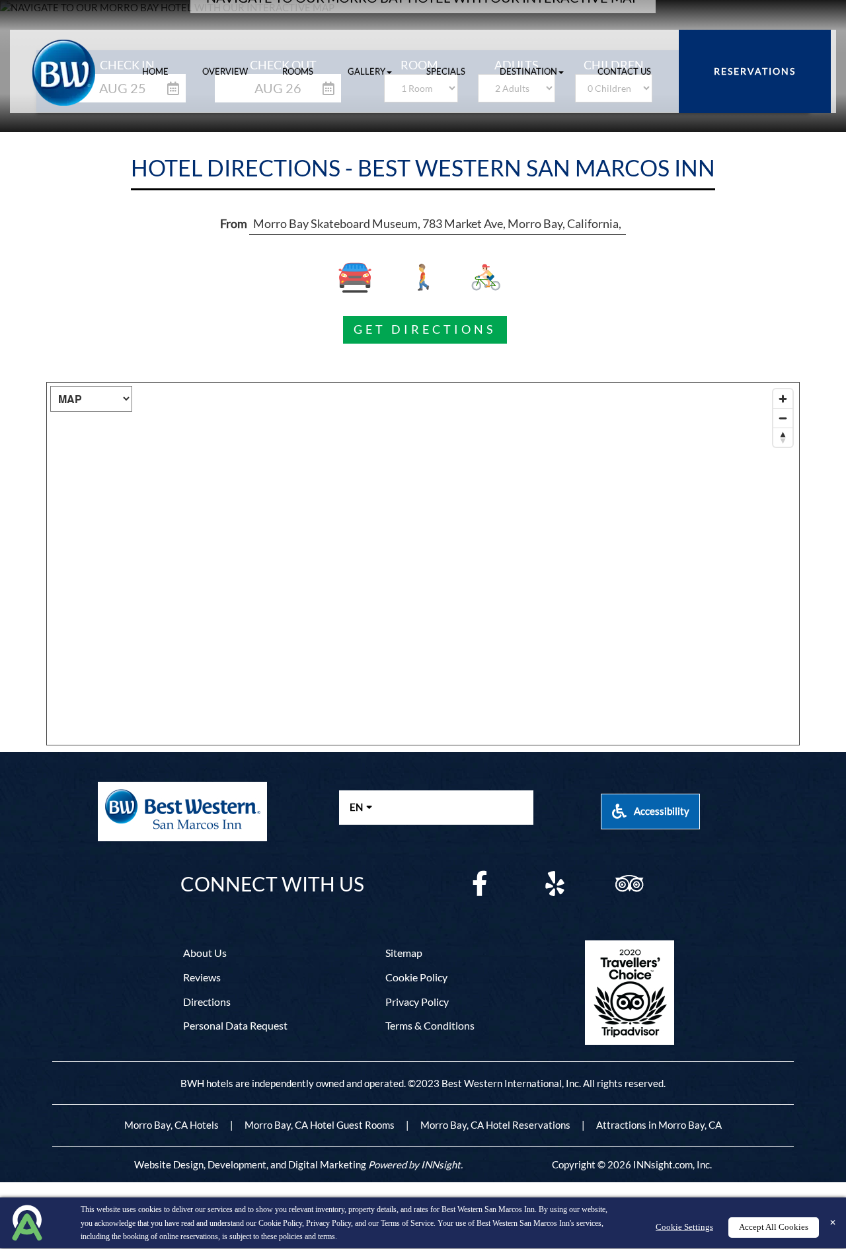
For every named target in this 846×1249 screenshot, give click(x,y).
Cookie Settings (684, 1227)
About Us (205, 952)
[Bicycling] (483, 277)
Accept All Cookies (773, 1227)
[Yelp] (554, 884)
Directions (207, 1001)
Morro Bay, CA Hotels (171, 1125)
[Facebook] (479, 884)
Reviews (202, 977)
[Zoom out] (782, 418)
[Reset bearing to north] (782, 437)
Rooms (297, 71)
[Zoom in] (782, 398)
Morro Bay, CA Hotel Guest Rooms (320, 1125)
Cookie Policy (280, 1223)
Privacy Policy (328, 1223)
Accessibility (660, 811)
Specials (445, 71)
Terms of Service (407, 1223)
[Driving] (364, 277)
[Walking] (423, 277)
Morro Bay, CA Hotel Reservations (495, 1125)
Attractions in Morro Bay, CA (659, 1125)
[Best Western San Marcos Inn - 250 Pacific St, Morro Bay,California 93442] (70, 73)
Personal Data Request (235, 1025)
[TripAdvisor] (629, 884)
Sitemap (403, 952)
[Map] (423, 564)
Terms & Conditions (430, 1025)
